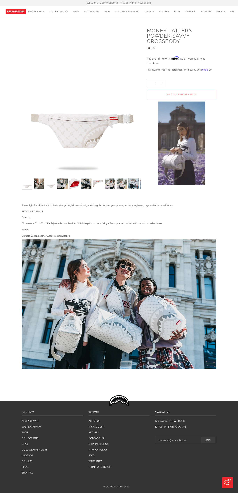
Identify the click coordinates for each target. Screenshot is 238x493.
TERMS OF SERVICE (99, 466)
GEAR (25, 443)
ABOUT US (94, 421)
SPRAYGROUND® (115, 487)
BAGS (25, 432)
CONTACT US (96, 438)
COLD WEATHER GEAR (34, 449)
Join (208, 440)
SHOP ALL (27, 472)
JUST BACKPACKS (32, 426)
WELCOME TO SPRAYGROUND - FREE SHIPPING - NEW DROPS (119, 3)
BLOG (25, 466)
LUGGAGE (27, 455)
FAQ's (92, 455)
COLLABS (27, 461)
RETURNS (94, 432)
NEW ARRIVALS (30, 421)
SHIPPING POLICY (98, 443)
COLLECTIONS (30, 438)
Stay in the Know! (170, 426)
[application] (228, 483)
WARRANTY (95, 461)
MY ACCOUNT (97, 426)
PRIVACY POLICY (98, 449)
